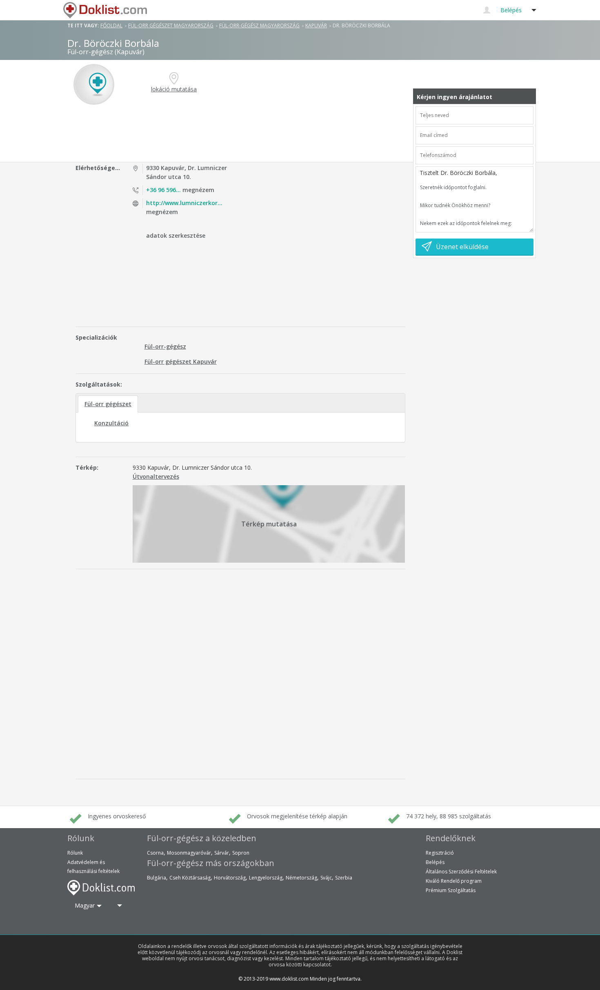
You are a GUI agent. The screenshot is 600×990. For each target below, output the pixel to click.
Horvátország (230, 877)
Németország (301, 877)
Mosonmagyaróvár (189, 852)
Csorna (155, 852)
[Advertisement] (241, 133)
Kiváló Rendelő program (454, 880)
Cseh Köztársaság (190, 877)
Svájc (326, 877)
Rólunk (75, 852)
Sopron (240, 852)
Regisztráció (440, 852)
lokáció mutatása (174, 89)
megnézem (180, 190)
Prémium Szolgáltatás (451, 890)
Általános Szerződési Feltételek (461, 871)
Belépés (435, 862)
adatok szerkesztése (175, 235)
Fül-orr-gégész (165, 346)
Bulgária (156, 877)
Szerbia (343, 877)
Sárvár (221, 852)
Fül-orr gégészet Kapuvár (180, 361)
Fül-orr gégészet (107, 404)
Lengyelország (265, 877)
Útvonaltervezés (156, 476)
